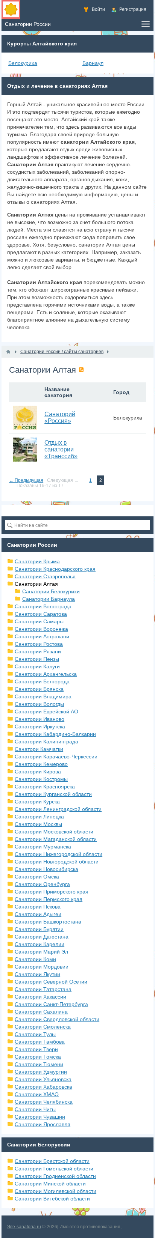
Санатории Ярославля (42, 1124)
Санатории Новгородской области (57, 862)
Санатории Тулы (35, 1034)
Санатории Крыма (37, 561)
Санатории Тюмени (39, 1064)
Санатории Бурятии (39, 929)
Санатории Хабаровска (43, 1087)
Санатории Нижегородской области (58, 854)
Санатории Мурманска (43, 847)
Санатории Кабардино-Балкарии (55, 734)
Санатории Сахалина (41, 1012)
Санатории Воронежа (41, 629)
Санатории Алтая (36, 584)
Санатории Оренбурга (42, 884)
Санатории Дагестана (41, 937)
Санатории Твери (36, 1049)
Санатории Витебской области (52, 1199)
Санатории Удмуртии (41, 1072)
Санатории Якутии (37, 974)
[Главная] (8, 352)
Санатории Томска (38, 1057)
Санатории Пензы (37, 659)
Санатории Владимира (43, 696)
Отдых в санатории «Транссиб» (61, 449)
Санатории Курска (37, 802)
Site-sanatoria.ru (24, 1226)
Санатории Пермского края (48, 899)
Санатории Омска (37, 877)
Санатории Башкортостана (48, 922)
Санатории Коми (35, 959)
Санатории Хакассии (40, 997)
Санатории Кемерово (41, 764)
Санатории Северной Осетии (51, 982)
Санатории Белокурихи (51, 591)
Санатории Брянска (39, 689)
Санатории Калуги (37, 666)
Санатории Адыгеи (38, 914)
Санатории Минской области (50, 1184)
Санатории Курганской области (53, 794)
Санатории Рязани (38, 651)
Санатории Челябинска (44, 1102)
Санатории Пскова (38, 907)
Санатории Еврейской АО (46, 712)
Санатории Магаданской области (56, 839)
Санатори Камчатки (39, 749)
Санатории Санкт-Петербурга (51, 1004)
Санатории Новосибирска (46, 869)
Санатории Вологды (39, 704)
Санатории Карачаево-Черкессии (56, 757)
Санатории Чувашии (40, 1117)
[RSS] (81, 370)
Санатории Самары (39, 621)
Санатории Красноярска (45, 787)
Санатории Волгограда (43, 606)
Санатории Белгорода (42, 681)
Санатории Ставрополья (45, 576)
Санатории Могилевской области (55, 1191)
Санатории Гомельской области (54, 1169)
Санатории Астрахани (42, 636)
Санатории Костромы (41, 779)
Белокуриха (22, 63)
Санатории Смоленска (43, 1027)
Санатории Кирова (38, 772)
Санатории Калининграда (46, 742)
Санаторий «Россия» (59, 417)
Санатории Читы (35, 1109)
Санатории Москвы (38, 824)
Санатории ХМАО (37, 1094)
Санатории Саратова (41, 614)
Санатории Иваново (39, 719)
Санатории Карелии (39, 944)
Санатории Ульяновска (43, 1079)
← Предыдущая (26, 480)
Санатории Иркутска (40, 727)
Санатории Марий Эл (41, 952)
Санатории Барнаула (48, 599)
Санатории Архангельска (46, 674)
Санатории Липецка (39, 817)
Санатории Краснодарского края (55, 569)
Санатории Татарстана (43, 989)
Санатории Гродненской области (55, 1176)
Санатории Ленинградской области (58, 809)
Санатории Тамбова (40, 1042)
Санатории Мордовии (41, 967)
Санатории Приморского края (51, 892)
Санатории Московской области (54, 832)
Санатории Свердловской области (57, 1019)
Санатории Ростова (39, 644)
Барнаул (92, 63)
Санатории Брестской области (52, 1161)
